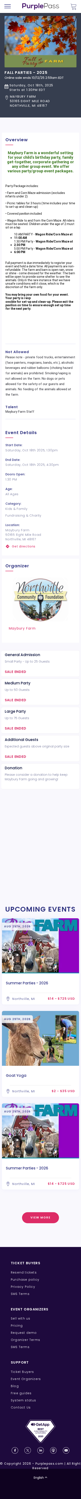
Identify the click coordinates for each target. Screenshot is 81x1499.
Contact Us (21, 1407)
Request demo (24, 1333)
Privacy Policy (23, 1287)
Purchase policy (25, 1279)
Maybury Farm (22, 628)
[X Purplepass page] (27, 1450)
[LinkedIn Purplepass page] (40, 1450)
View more (40, 1217)
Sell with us (20, 1318)
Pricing (17, 1325)
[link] (40, 546)
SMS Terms (20, 1294)
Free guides (21, 1393)
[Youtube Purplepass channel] (66, 1450)
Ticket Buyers (22, 1372)
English (39, 1477)
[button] (34, 101)
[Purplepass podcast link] (53, 1450)
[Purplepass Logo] (40, 6)
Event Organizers (26, 1379)
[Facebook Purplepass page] (15, 1450)
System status (23, 1400)
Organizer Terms (25, 1340)
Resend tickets (24, 1272)
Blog (15, 1386)
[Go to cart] (73, 6)
